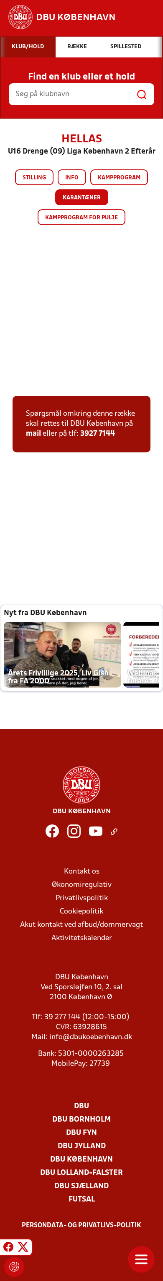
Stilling (34, 178)
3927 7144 (97, 433)
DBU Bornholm (81, 1119)
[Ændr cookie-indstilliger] (14, 1267)
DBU (81, 1106)
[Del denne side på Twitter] (23, 1248)
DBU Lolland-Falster (81, 1173)
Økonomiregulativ (82, 885)
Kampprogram (119, 178)
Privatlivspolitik (82, 898)
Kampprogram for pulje (81, 218)
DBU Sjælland (81, 1186)
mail (33, 433)
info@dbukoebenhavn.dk (90, 1037)
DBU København (81, 1159)
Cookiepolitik (81, 911)
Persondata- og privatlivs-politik (81, 1226)
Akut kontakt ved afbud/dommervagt (81, 924)
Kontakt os (81, 871)
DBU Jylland (82, 1146)
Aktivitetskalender (81, 938)
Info (72, 178)
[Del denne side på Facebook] (8, 1248)
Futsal (82, 1199)
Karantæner (82, 198)
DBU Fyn (81, 1133)
